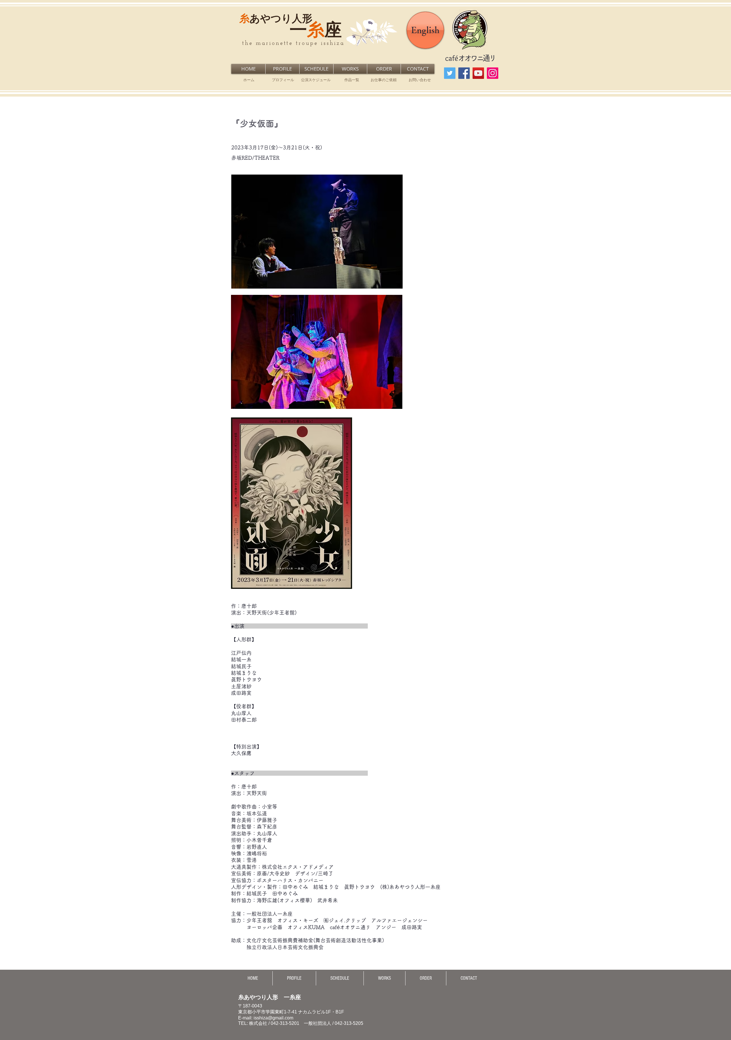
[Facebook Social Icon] (464, 73)
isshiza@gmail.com (273, 1017)
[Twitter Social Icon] (449, 73)
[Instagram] (492, 73)
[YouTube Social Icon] (478, 73)
